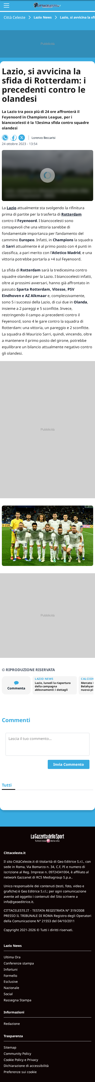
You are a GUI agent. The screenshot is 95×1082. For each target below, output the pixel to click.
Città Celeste (14, 17)
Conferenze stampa (19, 963)
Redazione (12, 1023)
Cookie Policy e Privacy (21, 1060)
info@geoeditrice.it (18, 902)
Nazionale (11, 988)
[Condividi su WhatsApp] (5, 137)
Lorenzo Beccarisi (43, 138)
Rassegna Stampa (17, 1000)
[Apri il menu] (6, 5)
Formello (10, 975)
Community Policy (17, 1053)
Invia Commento (68, 764)
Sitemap (10, 1047)
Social (8, 994)
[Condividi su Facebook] (13, 137)
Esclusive (11, 981)
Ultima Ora (12, 957)
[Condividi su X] (21, 137)
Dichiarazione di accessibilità (26, 1065)
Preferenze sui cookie (20, 1072)
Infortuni (11, 969)
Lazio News (43, 17)
